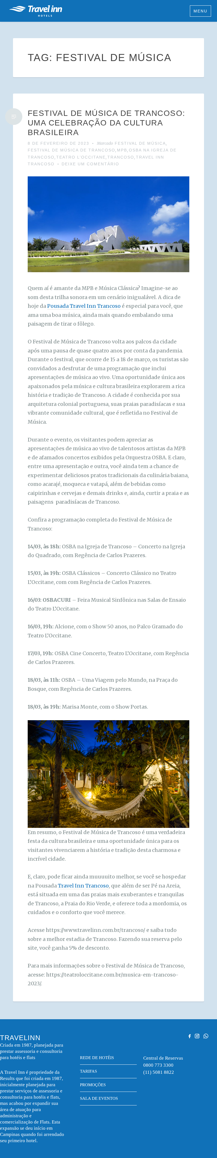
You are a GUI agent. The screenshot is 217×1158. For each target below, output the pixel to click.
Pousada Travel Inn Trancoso (84, 306)
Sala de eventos (99, 1098)
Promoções (93, 1085)
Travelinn (35, 11)
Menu (200, 11)
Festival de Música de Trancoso (71, 150)
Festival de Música (140, 143)
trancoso (120, 157)
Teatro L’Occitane (81, 157)
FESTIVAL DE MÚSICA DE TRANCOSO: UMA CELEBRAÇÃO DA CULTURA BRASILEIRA (106, 123)
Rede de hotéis (97, 1057)
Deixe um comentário (90, 164)
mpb (122, 150)
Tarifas (88, 1071)
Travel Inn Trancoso (83, 885)
